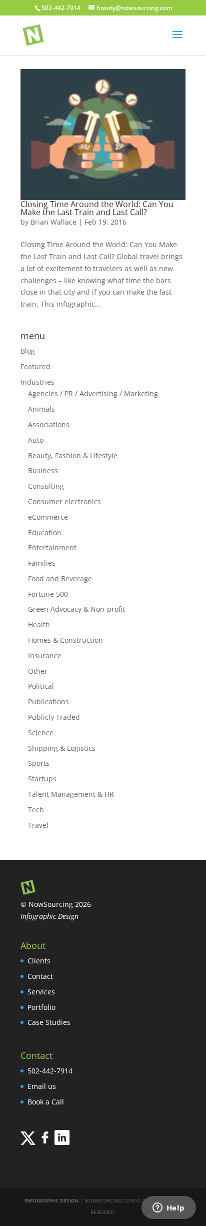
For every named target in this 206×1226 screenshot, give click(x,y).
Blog (27, 351)
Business (43, 470)
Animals (41, 409)
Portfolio (42, 1007)
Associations (49, 424)
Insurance (45, 655)
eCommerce (48, 517)
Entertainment (52, 547)
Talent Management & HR (71, 794)
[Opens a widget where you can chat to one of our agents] (168, 1208)
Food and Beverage (60, 578)
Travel (38, 825)
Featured (35, 366)
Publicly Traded (54, 717)
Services (41, 991)
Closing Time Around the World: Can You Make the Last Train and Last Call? (97, 208)
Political (41, 686)
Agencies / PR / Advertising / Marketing (93, 393)
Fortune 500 (48, 594)
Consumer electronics (64, 501)
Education (45, 532)
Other (38, 671)
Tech (36, 809)
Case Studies (49, 1022)
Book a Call (46, 1101)
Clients (39, 960)
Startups (42, 778)
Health (39, 624)
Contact (40, 976)
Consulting (46, 486)
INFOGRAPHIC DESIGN (51, 1200)
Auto (36, 440)
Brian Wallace (53, 222)
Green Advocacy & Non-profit (76, 609)
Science (41, 732)
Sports (39, 763)
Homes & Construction (65, 640)
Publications (48, 701)
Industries (37, 382)
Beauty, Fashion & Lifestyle (73, 455)
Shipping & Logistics (62, 748)
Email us (42, 1086)
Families (42, 563)
